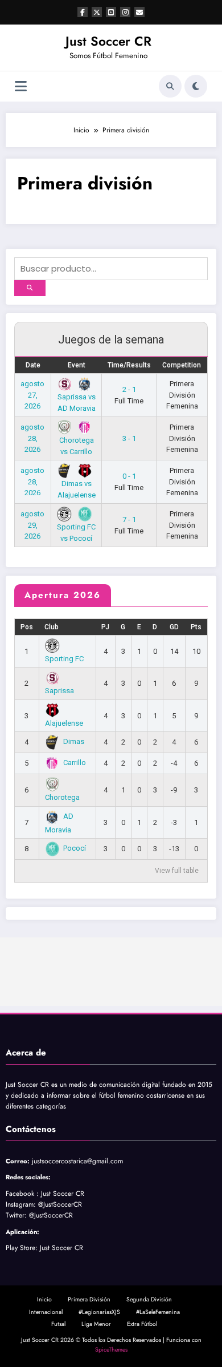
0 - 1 (128, 482)
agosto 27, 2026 (32, 394)
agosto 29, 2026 (32, 524)
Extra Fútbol (142, 1324)
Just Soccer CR (108, 41)
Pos (26, 627)
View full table (177, 871)
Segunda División (149, 1299)
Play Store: (22, 1248)
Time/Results (129, 365)
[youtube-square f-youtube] (111, 12)
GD (174, 627)
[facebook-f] (82, 12)
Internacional (46, 1312)
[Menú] (21, 86)
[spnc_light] (195, 86)
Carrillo (74, 762)
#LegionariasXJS (99, 1312)
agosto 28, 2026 (32, 438)
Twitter (15, 1215)
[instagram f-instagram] (125, 12)
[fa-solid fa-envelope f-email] (139, 12)
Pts (196, 627)
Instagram (20, 1204)
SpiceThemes (111, 1349)
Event (76, 365)
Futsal (58, 1324)
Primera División (89, 1299)
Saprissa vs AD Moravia (76, 402)
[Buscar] (170, 86)
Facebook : (22, 1193)
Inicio (44, 1299)
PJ (105, 627)
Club (51, 627)
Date (33, 365)
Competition (181, 365)
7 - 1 (128, 525)
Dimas (73, 741)
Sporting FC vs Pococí (76, 532)
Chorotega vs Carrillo (76, 445)
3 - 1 (129, 438)
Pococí (74, 848)
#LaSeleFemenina (158, 1312)
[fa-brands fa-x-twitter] (97, 12)
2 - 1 (128, 395)
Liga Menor (96, 1324)
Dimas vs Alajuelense (76, 489)
